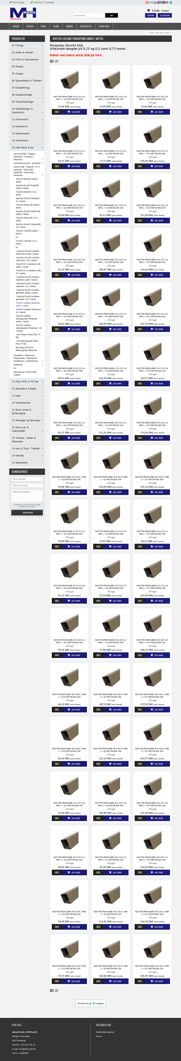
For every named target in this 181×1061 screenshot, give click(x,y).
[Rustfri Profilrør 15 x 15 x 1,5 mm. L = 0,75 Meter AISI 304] (152, 134)
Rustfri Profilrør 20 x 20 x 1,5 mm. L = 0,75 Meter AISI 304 (152, 206)
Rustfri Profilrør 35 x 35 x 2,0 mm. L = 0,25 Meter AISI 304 (69, 586)
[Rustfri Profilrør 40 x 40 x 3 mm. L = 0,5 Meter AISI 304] (111, 731)
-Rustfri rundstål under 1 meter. (27, 232)
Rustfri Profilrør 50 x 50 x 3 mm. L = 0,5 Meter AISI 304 (111, 967)
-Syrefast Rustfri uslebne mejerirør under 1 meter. (27, 278)
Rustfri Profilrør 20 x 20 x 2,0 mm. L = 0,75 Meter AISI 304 (152, 260)
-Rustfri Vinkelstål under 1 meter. (28, 206)
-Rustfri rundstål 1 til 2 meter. (26, 242)
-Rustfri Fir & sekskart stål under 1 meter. (28, 265)
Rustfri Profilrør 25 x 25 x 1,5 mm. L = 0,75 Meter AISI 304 (152, 315)
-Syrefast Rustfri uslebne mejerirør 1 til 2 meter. (27, 285)
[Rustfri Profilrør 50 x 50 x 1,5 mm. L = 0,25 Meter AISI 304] (69, 840)
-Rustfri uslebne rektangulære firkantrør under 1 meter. (26, 318)
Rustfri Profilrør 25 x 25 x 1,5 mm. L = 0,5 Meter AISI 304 (110, 315)
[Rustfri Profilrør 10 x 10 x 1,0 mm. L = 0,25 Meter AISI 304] (69, 80)
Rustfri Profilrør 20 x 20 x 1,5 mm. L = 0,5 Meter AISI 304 (110, 206)
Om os (99, 1036)
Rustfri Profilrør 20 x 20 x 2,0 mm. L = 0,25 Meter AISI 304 (69, 260)
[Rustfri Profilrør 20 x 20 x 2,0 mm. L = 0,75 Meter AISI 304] (152, 243)
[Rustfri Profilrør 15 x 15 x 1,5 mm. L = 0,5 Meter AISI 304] (111, 134)
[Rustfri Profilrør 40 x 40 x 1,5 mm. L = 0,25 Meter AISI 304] (69, 623)
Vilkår (56, 26)
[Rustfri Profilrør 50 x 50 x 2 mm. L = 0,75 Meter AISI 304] (152, 894)
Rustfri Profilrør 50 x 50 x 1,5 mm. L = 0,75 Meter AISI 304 (152, 858)
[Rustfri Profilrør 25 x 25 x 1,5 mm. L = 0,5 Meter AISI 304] (111, 297)
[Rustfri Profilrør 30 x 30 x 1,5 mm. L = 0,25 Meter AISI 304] (69, 406)
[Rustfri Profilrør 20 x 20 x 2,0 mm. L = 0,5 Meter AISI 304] (111, 243)
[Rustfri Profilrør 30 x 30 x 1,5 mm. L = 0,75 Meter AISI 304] (152, 406)
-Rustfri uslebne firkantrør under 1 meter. (28, 304)
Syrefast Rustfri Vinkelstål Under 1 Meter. (28, 212)
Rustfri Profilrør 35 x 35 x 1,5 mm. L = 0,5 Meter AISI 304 (110, 532)
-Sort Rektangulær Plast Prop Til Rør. (27, 342)
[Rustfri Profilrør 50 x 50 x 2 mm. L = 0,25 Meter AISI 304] (69, 894)
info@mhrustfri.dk (27, 1049)
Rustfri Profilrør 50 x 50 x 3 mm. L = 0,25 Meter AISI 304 (69, 967)
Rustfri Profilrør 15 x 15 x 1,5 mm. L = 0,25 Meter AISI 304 (69, 152)
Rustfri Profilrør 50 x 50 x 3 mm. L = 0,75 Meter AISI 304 (152, 967)
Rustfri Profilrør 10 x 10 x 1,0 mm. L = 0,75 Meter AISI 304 (152, 97)
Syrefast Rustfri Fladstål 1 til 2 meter (28, 199)
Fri (17, 237)
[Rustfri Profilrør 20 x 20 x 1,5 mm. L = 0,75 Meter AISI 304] (152, 188)
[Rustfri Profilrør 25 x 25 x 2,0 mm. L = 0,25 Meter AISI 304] (69, 351)
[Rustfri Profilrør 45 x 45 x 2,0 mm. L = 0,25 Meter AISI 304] (69, 786)
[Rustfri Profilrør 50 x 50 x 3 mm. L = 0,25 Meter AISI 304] (69, 949)
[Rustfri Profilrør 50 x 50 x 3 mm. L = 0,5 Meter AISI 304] (111, 949)
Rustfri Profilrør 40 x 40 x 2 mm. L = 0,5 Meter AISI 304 (111, 695)
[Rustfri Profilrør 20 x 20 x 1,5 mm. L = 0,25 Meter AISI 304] (69, 188)
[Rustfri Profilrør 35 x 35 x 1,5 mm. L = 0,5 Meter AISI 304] (111, 514)
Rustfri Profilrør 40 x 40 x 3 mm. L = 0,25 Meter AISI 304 (69, 749)
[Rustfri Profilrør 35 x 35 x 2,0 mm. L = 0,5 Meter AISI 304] (111, 568)
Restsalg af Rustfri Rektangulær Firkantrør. (26, 349)
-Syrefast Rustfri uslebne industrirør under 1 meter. (27, 252)
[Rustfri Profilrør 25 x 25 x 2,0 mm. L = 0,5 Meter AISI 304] (111, 351)
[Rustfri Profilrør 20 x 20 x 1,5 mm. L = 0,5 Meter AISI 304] (111, 188)
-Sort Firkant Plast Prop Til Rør (28, 336)
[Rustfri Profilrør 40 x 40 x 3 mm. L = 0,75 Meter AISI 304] (152, 731)
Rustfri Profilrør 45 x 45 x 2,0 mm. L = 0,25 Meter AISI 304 (69, 804)
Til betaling (165, 15)
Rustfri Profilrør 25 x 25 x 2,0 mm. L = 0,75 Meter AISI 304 (152, 369)
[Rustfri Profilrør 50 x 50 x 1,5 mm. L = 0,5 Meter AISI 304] (111, 840)
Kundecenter (86, 26)
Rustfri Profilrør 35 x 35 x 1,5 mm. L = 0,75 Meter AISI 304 (152, 532)
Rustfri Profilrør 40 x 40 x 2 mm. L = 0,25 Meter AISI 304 (69, 695)
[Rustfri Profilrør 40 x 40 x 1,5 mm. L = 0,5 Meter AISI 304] (111, 623)
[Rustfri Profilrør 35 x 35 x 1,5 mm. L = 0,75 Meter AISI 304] (152, 514)
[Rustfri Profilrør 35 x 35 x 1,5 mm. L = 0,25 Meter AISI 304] (69, 514)
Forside (16, 26)
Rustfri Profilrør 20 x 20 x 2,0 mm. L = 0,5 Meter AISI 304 (110, 260)
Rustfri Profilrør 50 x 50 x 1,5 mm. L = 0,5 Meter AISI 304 (110, 858)
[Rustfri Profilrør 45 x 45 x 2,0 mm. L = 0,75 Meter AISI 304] (152, 786)
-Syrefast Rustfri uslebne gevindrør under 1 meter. (27, 291)
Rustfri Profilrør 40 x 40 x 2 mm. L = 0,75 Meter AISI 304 (152, 695)
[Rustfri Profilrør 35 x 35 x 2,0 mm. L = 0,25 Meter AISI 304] (69, 568)
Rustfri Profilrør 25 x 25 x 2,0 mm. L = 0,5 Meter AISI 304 (110, 369)
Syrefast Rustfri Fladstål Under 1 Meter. (27, 187)
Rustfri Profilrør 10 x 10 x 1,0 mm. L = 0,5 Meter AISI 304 (110, 97)
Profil (43, 26)
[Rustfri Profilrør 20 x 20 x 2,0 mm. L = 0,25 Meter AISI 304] (69, 243)
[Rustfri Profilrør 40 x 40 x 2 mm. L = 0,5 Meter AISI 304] (111, 677)
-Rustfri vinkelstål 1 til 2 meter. (27, 219)
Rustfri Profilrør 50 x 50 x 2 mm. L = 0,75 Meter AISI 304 (152, 912)
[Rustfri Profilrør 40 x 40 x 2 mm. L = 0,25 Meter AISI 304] (69, 677)
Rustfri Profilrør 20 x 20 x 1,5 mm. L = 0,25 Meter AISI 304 (69, 206)
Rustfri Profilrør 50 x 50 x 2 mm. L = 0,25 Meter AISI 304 (69, 912)
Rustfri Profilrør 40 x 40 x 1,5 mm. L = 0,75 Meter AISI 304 (152, 641)
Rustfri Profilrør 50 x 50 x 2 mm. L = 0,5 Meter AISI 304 (111, 912)
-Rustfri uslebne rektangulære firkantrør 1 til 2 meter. (29, 328)
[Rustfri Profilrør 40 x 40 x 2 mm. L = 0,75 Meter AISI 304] (152, 677)
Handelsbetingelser (105, 1032)
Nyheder (30, 26)
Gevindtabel (104, 26)
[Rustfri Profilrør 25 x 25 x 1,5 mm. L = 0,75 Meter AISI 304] (152, 297)
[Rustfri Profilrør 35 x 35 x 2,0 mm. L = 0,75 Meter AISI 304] (152, 568)
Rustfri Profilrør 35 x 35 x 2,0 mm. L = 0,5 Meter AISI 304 (110, 586)
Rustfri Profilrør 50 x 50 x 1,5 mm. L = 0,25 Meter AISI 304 (69, 858)
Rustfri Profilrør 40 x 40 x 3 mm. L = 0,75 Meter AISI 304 (152, 749)
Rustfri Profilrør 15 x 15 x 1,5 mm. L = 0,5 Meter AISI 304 (110, 152)
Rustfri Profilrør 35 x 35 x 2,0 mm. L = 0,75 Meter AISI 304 (152, 586)
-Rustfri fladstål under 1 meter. (27, 180)
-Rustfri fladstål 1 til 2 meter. (26, 193)
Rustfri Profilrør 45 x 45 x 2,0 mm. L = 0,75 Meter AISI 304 (152, 804)
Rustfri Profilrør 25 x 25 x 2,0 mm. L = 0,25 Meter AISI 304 (69, 369)
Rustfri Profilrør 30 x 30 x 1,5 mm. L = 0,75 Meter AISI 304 (152, 424)
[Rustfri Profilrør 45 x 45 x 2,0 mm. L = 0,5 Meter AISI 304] (111, 786)
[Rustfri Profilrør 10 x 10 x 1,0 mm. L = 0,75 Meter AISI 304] (152, 80)
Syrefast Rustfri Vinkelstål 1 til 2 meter (29, 225)
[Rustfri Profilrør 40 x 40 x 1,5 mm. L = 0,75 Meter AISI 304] (152, 623)
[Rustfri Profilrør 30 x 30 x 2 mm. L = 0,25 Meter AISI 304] (69, 460)
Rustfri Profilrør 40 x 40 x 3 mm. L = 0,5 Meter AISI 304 (111, 749)
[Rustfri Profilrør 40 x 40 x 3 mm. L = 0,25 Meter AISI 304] (69, 731)
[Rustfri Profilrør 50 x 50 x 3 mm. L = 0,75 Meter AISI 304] (152, 949)
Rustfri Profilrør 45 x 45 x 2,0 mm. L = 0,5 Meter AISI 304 (110, 804)
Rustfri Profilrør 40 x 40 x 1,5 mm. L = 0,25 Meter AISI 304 (69, 641)
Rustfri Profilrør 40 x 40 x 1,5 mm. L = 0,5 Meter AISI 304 (110, 641)
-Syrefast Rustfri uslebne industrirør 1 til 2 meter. (27, 259)
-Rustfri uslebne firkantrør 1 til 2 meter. (29, 311)
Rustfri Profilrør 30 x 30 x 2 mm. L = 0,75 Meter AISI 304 (152, 478)
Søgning (69, 26)
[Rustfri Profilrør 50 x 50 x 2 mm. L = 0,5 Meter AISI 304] (111, 894)
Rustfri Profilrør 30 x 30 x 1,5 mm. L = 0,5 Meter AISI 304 (110, 424)
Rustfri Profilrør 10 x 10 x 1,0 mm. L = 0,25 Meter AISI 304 (69, 97)
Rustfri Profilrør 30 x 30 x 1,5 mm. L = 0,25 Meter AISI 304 (69, 424)
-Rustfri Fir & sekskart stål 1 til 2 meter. (29, 272)
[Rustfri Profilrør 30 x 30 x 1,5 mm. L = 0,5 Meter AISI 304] (111, 406)
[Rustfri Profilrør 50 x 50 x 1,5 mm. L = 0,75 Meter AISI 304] (152, 840)
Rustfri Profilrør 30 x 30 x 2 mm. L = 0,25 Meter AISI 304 (69, 478)
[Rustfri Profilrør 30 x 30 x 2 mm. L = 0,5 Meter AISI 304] (111, 460)
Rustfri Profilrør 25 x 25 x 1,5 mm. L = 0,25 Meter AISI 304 (69, 315)
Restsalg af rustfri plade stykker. (25, 373)
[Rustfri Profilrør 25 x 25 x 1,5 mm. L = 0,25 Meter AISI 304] (69, 297)
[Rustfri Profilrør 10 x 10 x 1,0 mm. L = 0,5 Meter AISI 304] (111, 80)
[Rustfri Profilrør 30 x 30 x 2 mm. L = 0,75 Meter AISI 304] (152, 460)
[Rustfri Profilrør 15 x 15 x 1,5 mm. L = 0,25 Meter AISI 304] (69, 134)
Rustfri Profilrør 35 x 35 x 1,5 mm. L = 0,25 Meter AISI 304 (69, 532)
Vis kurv (150, 15)
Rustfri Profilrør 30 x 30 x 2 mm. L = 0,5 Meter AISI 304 (111, 478)
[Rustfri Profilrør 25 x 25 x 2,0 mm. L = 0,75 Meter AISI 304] (152, 351)
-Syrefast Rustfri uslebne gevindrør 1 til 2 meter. (27, 298)
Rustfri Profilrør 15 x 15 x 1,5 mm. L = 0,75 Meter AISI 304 (152, 152)
